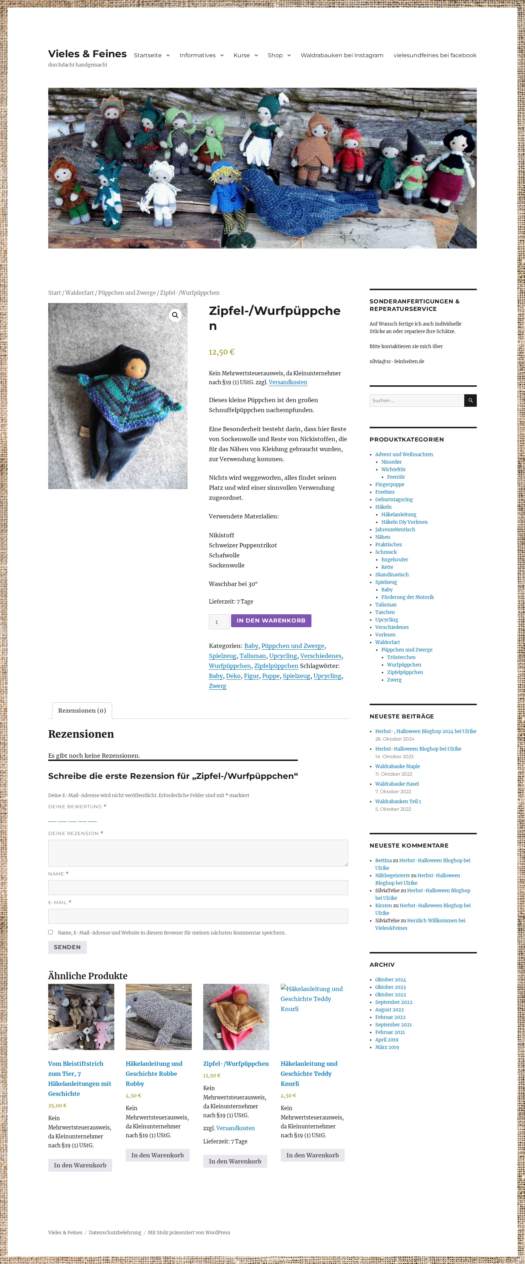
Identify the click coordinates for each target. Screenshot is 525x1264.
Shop (275, 55)
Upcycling (283, 655)
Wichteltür (393, 470)
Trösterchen (401, 657)
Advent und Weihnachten (404, 455)
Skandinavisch (392, 575)
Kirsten (383, 906)
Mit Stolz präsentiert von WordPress (189, 1233)
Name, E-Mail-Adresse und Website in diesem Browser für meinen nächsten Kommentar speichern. (172, 933)
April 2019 (387, 1040)
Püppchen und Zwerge (127, 293)
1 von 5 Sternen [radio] (52, 817)
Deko (233, 675)
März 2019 (387, 1047)
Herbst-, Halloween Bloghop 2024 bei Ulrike (425, 731)
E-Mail (60, 902)
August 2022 (389, 1010)
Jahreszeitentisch (395, 530)
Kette (387, 567)
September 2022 (393, 1002)
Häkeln (383, 507)
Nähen (382, 537)
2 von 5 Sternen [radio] (62, 817)
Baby (251, 645)
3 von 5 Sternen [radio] (72, 817)
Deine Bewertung (77, 807)
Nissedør (391, 462)
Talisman (253, 655)
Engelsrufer (394, 560)
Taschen (385, 612)
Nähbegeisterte (392, 876)
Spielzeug (222, 655)
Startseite (148, 55)
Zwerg (217, 685)
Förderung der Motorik (407, 597)
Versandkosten (288, 382)
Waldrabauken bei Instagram (342, 55)
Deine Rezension (76, 833)
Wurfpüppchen (230, 665)
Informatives (198, 55)
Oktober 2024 (390, 980)
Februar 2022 (390, 1017)
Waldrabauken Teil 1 (398, 802)
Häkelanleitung (398, 515)
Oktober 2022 (390, 995)
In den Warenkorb (271, 620)
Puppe (271, 675)
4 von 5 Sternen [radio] (82, 817)
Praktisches (388, 545)
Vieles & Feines (87, 54)
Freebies (385, 492)
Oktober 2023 (390, 987)
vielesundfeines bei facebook (435, 55)
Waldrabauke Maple (397, 766)
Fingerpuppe (389, 485)
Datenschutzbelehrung (115, 1233)
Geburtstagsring (394, 500)
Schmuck (386, 552)
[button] (175, 315)
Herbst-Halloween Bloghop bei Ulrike (418, 749)
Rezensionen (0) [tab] (82, 710)
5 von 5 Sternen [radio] (92, 817)
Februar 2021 (390, 1032)
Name (58, 874)
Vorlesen (385, 635)
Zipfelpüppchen (276, 665)
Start (54, 293)
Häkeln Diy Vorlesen (404, 522)
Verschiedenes (320, 655)
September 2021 (393, 1025)
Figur (251, 675)
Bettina (383, 861)
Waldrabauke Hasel (397, 784)
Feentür (396, 477)
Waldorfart (79, 293)
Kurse (242, 55)
